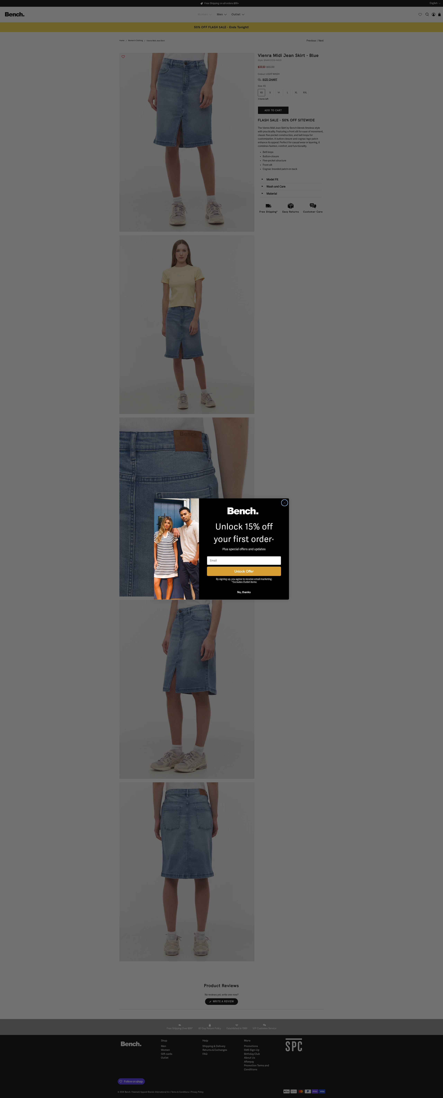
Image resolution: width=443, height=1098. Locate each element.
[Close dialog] (285, 503)
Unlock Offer (244, 571)
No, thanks (244, 592)
